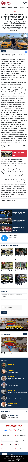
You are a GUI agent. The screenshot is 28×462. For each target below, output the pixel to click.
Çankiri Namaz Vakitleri (8, 440)
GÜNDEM (3, 7)
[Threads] (20, 430)
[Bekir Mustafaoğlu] (4, 404)
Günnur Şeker (5, 54)
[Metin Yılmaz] (4, 391)
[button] (24, 334)
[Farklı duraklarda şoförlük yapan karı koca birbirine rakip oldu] (14, 41)
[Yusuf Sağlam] (4, 398)
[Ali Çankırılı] (4, 378)
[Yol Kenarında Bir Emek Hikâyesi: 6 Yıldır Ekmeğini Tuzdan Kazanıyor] (21, 278)
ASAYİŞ (15, 7)
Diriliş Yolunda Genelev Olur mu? (16, 398)
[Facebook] (5, 430)
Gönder (4, 312)
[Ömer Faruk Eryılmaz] (4, 416)
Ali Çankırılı (11, 376)
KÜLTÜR (3, 352)
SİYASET (10, 7)
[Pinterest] (10, 430)
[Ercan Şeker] (4, 365)
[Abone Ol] (26, 51)
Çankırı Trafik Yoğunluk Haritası (20, 441)
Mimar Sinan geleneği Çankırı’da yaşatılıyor (11, 353)
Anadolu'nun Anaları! (13, 417)
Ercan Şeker (11, 364)
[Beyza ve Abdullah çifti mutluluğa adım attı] (7, 251)
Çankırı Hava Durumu (20, 435)
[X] (8, 430)
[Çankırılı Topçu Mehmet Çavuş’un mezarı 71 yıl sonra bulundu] (7, 265)
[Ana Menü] (26, 3)
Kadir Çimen (11, 370)
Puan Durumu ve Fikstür (7, 444)
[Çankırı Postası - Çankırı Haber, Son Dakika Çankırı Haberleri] (6, 3)
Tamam (17, 460)
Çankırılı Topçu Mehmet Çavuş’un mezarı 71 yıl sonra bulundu (6, 271)
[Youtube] (15, 430)
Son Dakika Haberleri (6, 448)
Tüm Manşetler (19, 444)
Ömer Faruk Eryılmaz (13, 415)
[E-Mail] (10, 240)
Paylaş (4, 51)
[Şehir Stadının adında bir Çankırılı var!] (7, 278)
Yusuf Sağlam (11, 397)
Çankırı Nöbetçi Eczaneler (5, 436)
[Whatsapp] (22, 430)
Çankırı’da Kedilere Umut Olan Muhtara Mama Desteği (21, 271)
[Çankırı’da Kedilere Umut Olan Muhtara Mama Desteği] (21, 265)
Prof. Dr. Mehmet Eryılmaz (15, 383)
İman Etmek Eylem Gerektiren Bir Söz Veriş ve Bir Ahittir (17, 379)
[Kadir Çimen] (4, 371)
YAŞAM (14, 11)
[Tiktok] (18, 430)
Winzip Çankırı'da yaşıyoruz (15, 366)
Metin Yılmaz (11, 390)
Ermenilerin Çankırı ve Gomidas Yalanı (17, 392)
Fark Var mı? (11, 405)
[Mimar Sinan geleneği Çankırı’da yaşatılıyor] (14, 344)
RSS (5, 454)
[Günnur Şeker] (4, 238)
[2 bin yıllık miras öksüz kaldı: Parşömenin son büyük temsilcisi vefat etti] (21, 251)
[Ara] (24, 3)
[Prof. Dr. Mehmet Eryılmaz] (4, 384)
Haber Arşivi (19, 448)
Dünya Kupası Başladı (13, 372)
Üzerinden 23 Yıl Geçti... (14, 385)
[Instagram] (13, 430)
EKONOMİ (21, 7)
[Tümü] (26, 360)
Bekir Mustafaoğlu (13, 403)
